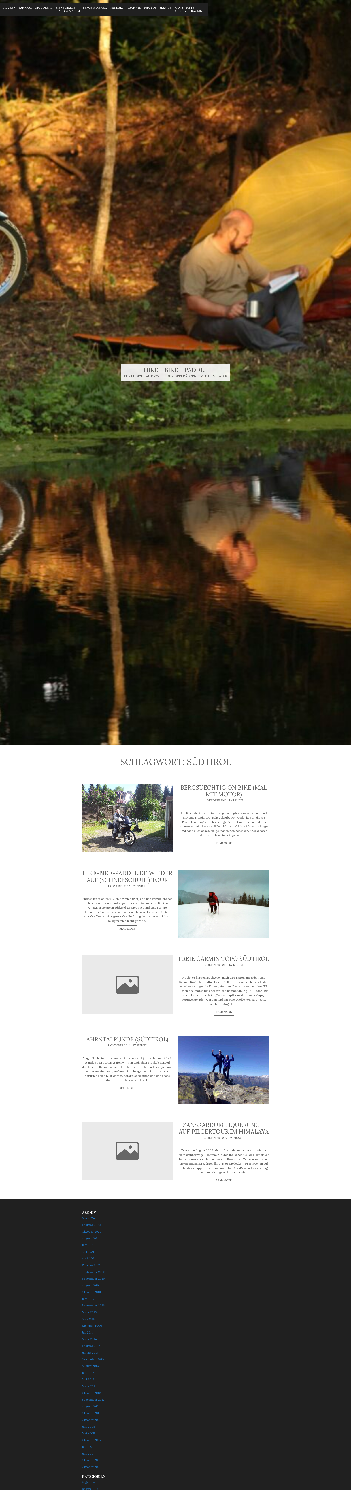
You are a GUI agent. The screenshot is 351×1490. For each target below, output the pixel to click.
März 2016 (89, 1312)
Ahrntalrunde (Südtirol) (127, 1039)
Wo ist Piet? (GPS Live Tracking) (189, 9)
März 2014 (89, 1339)
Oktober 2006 (91, 1460)
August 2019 (90, 1285)
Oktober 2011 (91, 1413)
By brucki (236, 800)
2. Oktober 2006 (215, 1138)
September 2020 (93, 1272)
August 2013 (90, 1366)
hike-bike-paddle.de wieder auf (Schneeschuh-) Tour (127, 876)
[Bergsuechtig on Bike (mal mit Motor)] (127, 818)
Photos (150, 7)
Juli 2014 (87, 1332)
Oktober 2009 (91, 1420)
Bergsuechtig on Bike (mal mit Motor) (223, 791)
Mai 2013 (88, 1379)
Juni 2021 (88, 1245)
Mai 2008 (88, 1433)
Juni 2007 (88, 1453)
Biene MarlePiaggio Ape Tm (68, 9)
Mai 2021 (88, 1251)
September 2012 (93, 1399)
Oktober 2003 (91, 1467)
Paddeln (117, 7)
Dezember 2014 (93, 1325)
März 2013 (89, 1386)
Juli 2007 (88, 1446)
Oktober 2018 (91, 1292)
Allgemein (89, 1482)
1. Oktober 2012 (215, 800)
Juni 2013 (88, 1372)
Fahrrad (25, 7)
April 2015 (88, 1319)
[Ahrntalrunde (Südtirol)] (223, 1070)
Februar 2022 (91, 1225)
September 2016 (93, 1305)
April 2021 (89, 1258)
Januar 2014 (90, 1352)
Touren (9, 7)
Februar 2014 (91, 1346)
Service (165, 7)
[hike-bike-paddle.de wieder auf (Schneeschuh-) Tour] (223, 904)
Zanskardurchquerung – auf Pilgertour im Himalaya (224, 1128)
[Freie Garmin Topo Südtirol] (127, 984)
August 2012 (90, 1406)
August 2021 (90, 1238)
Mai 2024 (88, 1218)
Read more (224, 843)
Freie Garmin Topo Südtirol (224, 958)
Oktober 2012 (91, 1393)
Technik (134, 7)
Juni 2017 (88, 1299)
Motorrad (44, 7)
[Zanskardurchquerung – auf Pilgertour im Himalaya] (127, 1151)
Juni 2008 (88, 1426)
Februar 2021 (91, 1265)
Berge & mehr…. (95, 7)
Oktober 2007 (91, 1440)
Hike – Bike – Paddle (175, 370)
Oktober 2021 (91, 1231)
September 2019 (93, 1278)
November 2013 (93, 1359)
